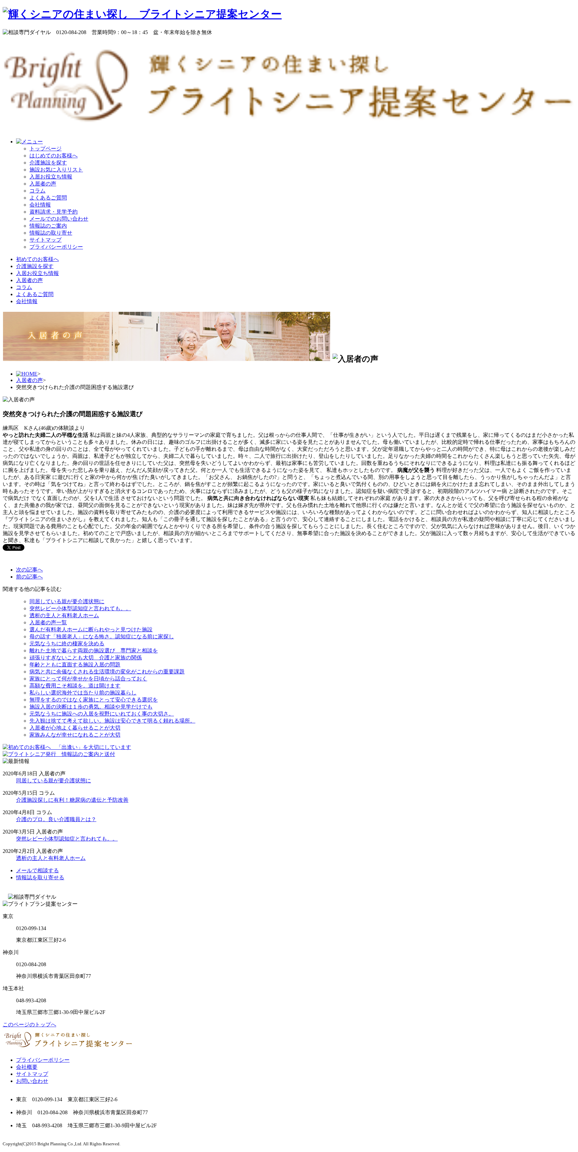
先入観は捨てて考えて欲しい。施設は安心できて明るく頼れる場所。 (112, 721)
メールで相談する (37, 870)
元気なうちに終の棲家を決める (66, 643)
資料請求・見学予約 (53, 212)
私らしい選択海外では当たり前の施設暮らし (82, 692)
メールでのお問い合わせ (58, 219)
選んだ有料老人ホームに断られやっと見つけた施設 (91, 629)
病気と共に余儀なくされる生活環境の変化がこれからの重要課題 (107, 671)
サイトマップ (45, 240)
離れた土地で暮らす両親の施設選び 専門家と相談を (93, 650)
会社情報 (40, 205)
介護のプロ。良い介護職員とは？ (56, 819)
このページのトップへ (29, 1024)
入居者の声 (42, 183)
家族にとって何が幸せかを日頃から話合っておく (88, 678)
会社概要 (26, 1067)
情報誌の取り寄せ (50, 233)
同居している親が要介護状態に (66, 601)
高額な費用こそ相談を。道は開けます (74, 685)
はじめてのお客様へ (53, 155)
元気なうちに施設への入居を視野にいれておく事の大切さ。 (101, 714)
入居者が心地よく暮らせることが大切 (74, 728)
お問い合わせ (32, 1081)
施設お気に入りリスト (56, 169)
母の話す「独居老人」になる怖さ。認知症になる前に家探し (101, 636)
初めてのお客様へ (37, 259)
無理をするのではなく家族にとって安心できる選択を (93, 699)
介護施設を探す (48, 162)
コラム (37, 191)
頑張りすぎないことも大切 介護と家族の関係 (85, 657)
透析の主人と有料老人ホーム (64, 615)
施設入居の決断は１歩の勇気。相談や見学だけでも (91, 707)
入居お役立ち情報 (50, 176)
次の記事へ (29, 569)
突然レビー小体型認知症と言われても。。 (80, 608)
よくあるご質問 (48, 198)
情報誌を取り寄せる (40, 877)
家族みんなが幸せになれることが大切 (74, 735)
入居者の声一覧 (48, 622)
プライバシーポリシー (56, 247)
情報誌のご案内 (48, 226)
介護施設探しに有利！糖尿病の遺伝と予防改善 (72, 800)
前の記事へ (29, 577)
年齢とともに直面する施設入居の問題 (74, 664)
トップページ (45, 148)
